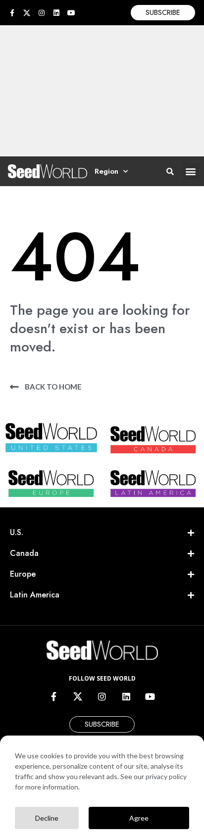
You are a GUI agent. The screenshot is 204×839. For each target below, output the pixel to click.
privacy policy (166, 776)
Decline (46, 818)
